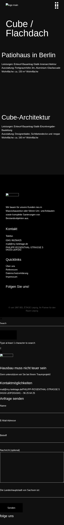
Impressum (11, 277)
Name (3, 405)
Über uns (10, 266)
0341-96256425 (13, 240)
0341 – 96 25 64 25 (25, 393)
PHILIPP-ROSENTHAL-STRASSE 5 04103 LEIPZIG (24, 248)
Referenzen (12, 269)
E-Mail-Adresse (8, 420)
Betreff (3, 435)
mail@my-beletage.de (17, 244)
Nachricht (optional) (10, 450)
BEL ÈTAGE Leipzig (29, 307)
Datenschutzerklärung (17, 273)
